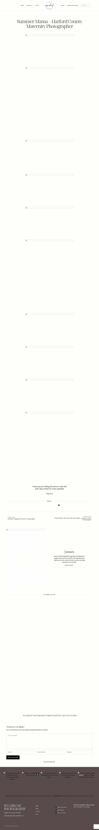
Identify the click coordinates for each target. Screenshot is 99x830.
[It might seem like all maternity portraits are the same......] (49, 783)
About (63, 5)
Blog (37, 5)
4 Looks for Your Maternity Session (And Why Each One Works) (49, 715)
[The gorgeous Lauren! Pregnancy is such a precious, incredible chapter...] (12, 783)
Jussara (69, 552)
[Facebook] (41, 506)
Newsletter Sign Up (72, 5)
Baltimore (59, 795)
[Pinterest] (49, 506)
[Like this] (58, 506)
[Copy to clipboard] (53, 506)
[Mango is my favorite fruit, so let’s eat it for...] (31, 783)
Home (22, 5)
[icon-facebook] (74, 812)
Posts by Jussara (69, 565)
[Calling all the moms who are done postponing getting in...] (68, 783)
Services (29, 5)
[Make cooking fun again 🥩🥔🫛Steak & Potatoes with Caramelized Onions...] (86, 783)
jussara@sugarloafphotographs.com (14, 815)
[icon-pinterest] (81, 812)
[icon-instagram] (78, 812)
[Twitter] (45, 506)
